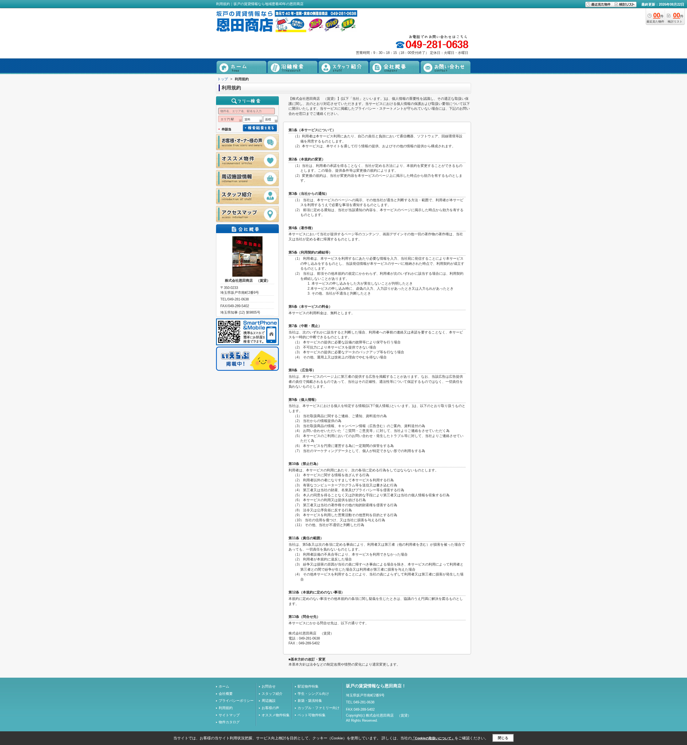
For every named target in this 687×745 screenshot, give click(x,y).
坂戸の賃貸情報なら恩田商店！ (376, 686)
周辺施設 (269, 701)
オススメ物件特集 (276, 715)
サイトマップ (229, 715)
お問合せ (269, 686)
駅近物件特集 (308, 686)
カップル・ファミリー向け (318, 708)
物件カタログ (229, 722)
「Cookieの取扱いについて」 (433, 738)
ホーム (224, 686)
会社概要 (226, 694)
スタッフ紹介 (272, 694)
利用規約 (226, 708)
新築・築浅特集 (310, 701)
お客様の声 (270, 708)
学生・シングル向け (313, 694)
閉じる (503, 738)
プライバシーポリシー (236, 701)
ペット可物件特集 (312, 715)
